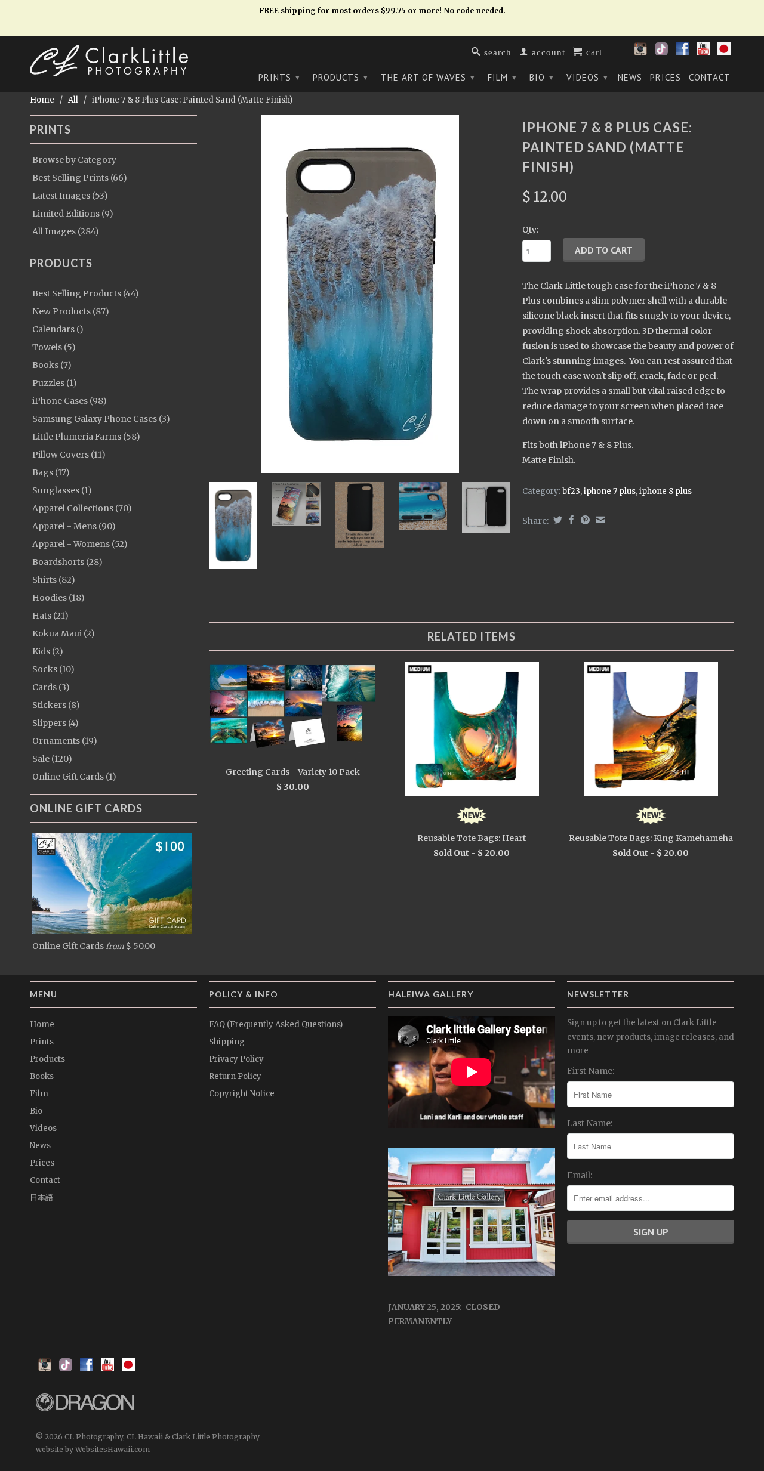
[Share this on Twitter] (556, 519)
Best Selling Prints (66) (79, 177)
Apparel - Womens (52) (80, 544)
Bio (541, 77)
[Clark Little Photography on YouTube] (703, 52)
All (73, 100)
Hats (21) (50, 615)
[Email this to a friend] (599, 519)
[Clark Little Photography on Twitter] (661, 52)
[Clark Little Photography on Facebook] (682, 52)
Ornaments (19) (64, 741)
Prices (665, 77)
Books (42, 1076)
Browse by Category (74, 159)
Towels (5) (54, 347)
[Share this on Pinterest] (584, 519)
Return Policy (235, 1076)
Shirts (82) (53, 579)
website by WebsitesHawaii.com (93, 1449)
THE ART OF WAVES (428, 77)
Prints (279, 77)
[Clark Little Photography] (113, 60)
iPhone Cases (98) (69, 400)
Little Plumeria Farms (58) (86, 436)
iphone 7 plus (610, 491)
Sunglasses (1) (62, 490)
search (496, 51)
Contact (710, 77)
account (547, 51)
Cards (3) (51, 687)
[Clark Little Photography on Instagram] (640, 52)
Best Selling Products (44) (85, 293)
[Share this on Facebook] (570, 519)
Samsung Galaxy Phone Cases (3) (101, 418)
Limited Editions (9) (72, 213)
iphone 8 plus (665, 491)
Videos (587, 77)
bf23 (571, 491)
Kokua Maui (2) (63, 633)
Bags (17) (51, 472)
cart (592, 51)
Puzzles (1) (54, 383)
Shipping (227, 1042)
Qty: (530, 229)
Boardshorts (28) (67, 562)
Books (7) (52, 365)
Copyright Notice (242, 1094)
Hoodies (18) (58, 597)
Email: (579, 1175)
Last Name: (589, 1123)
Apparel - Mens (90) (74, 526)
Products (340, 77)
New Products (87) (70, 311)
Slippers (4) (55, 723)
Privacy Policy (236, 1059)
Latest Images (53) (70, 195)
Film (502, 77)
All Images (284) (65, 231)
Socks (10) (53, 669)
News (630, 77)
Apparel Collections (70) (82, 508)
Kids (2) (47, 651)
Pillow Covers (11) (69, 454)
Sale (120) (52, 758)
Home (42, 1024)
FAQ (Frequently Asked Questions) (276, 1024)
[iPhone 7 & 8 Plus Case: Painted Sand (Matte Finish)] (359, 294)
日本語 (41, 1197)
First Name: (590, 1070)
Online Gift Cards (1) (74, 776)
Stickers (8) (56, 705)
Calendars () (58, 329)
